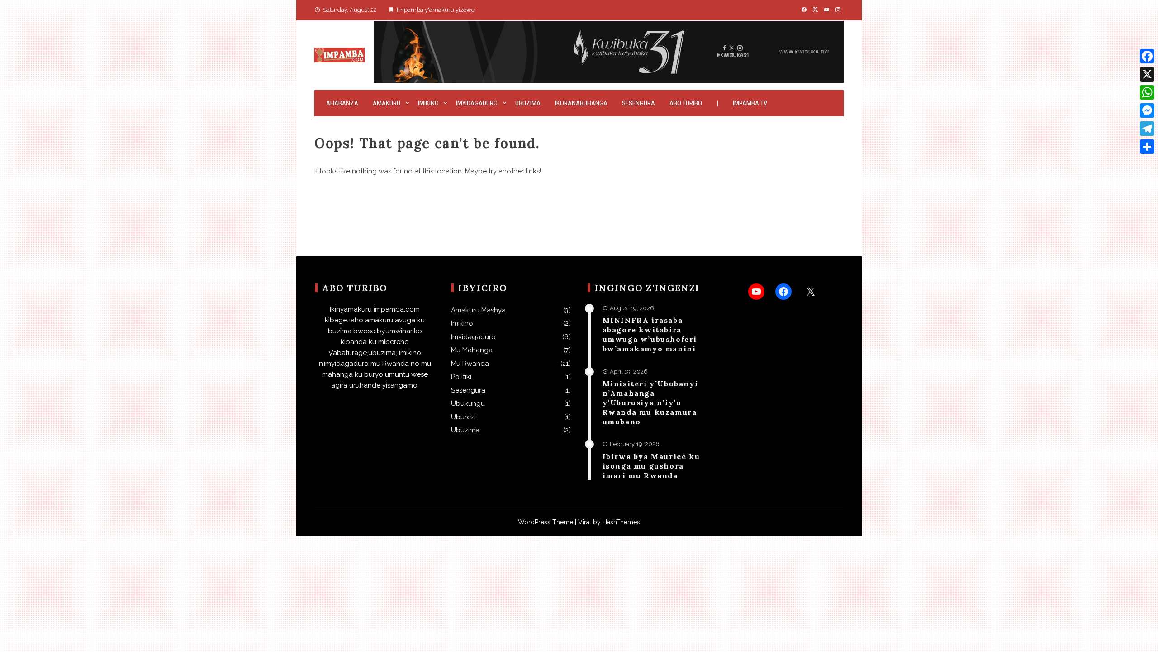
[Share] (1147, 147)
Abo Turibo (685, 103)
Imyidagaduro (477, 103)
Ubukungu (468, 403)
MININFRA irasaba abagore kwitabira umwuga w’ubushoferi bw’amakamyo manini (650, 334)
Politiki (461, 377)
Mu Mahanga (472, 350)
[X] (1147, 74)
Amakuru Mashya (478, 310)
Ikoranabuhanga (581, 103)
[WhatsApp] (1147, 92)
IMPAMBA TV (750, 103)
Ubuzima (528, 103)
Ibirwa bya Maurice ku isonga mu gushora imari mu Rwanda (651, 466)
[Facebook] (1147, 56)
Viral (584, 522)
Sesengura (638, 103)
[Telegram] (1147, 129)
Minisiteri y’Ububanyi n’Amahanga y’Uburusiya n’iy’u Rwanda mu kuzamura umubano (650, 402)
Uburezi (463, 417)
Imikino (428, 103)
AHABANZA (342, 103)
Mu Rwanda (470, 364)
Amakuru (386, 103)
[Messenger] (1147, 110)
